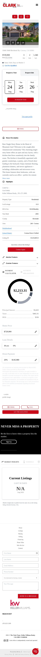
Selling (20, 536)
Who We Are (20, 545)
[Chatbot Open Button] (35, 651)
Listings (20, 531)
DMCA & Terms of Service (22, 654)
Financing (20, 539)
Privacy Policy (9, 654)
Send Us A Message (28, 596)
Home (20, 528)
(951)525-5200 (6, 623)
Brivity (19, 651)
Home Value (20, 542)
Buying (20, 534)
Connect (20, 548)
